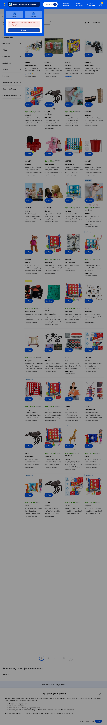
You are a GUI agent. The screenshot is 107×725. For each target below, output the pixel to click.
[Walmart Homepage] (4, 4)
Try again (24, 30)
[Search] (55, 4)
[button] (78, 4)
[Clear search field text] (50, 4)
